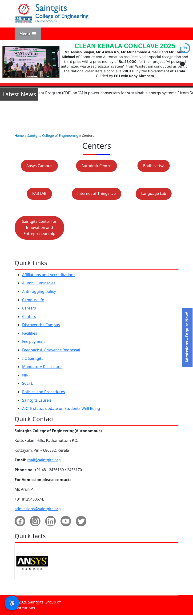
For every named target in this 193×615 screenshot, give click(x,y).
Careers (29, 308)
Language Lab (153, 193)
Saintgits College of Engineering (52, 135)
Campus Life (33, 299)
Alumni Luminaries (38, 283)
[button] (27, 34)
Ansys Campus (39, 165)
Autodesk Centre (96, 165)
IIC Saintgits (32, 358)
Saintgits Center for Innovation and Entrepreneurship (39, 227)
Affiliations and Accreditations (48, 274)
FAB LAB (39, 193)
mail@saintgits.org (44, 459)
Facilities (29, 333)
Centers (29, 316)
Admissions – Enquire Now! (186, 337)
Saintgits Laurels (37, 400)
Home (19, 135)
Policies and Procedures (43, 391)
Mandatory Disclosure (42, 366)
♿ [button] (12, 603)
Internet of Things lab (96, 193)
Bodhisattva (153, 165)
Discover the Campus (41, 324)
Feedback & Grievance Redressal (51, 350)
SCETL (27, 383)
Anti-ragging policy (39, 291)
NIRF (26, 375)
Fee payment (33, 341)
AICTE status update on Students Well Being (61, 408)
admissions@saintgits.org (38, 508)
